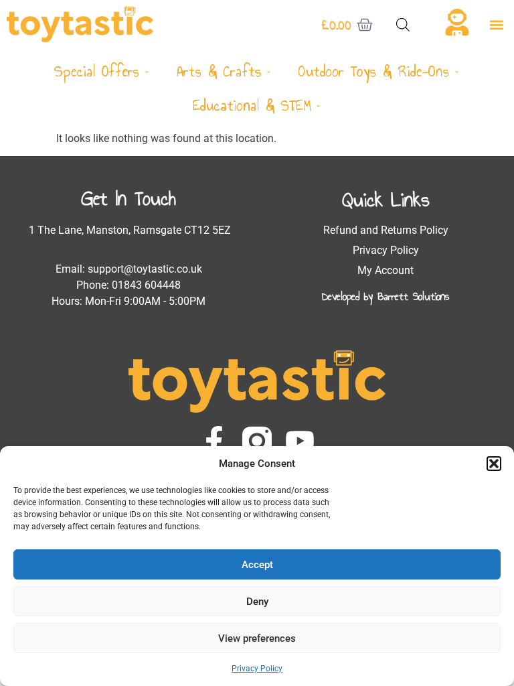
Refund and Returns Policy (385, 230)
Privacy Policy (257, 668)
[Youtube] (300, 441)
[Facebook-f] (214, 441)
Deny (257, 602)
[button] (494, 463)
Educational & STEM (252, 105)
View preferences (257, 638)
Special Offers (96, 71)
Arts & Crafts (219, 71)
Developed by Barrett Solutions (385, 296)
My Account (385, 270)
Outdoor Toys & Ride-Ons (374, 71)
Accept (257, 565)
